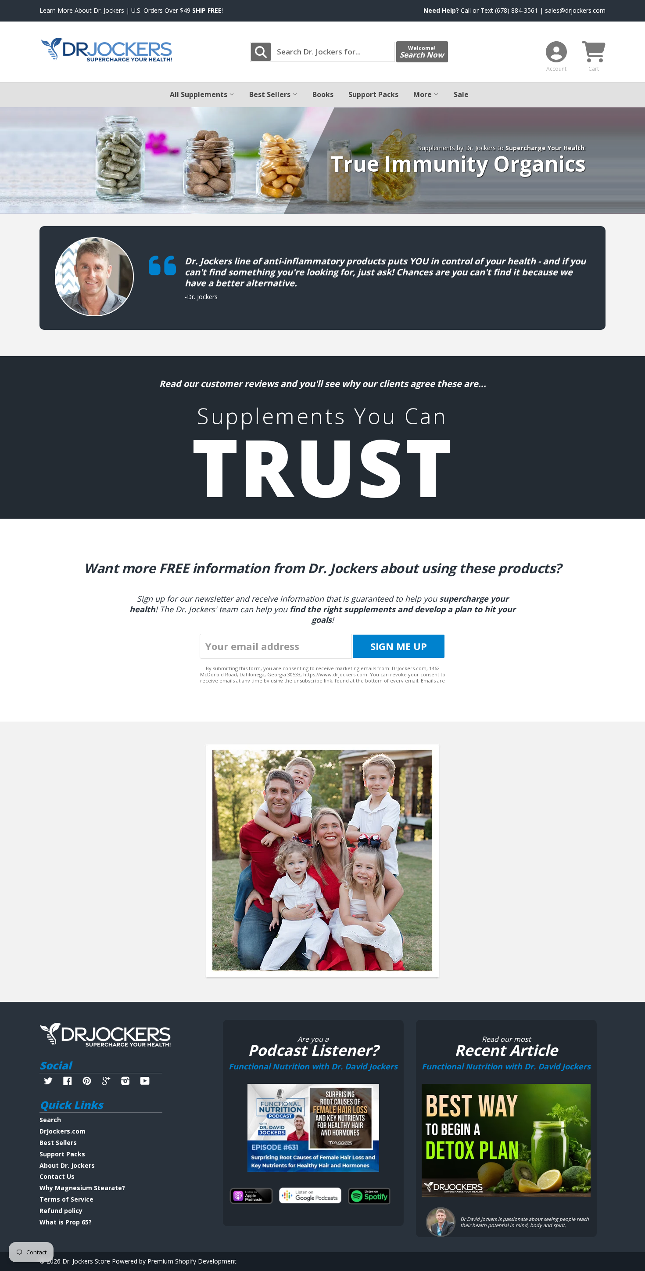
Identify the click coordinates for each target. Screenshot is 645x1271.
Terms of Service (66, 1199)
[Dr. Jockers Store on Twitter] (48, 1082)
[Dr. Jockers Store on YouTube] (145, 1082)
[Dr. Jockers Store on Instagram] (125, 1082)
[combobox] (322, 51)
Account (556, 68)
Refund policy (60, 1210)
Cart (593, 68)
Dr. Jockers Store (86, 1261)
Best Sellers (270, 94)
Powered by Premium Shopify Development (174, 1261)
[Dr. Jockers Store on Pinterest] (86, 1082)
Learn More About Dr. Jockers (81, 10)
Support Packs (373, 94)
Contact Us (57, 1176)
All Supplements (199, 94)
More (423, 94)
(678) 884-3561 (516, 10)
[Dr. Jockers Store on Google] (106, 1082)
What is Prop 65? (65, 1222)
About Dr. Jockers (67, 1165)
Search (50, 1120)
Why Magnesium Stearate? (82, 1188)
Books (322, 94)
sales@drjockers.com (575, 10)
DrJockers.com (62, 1131)
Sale (461, 94)
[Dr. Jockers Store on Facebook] (67, 1082)
